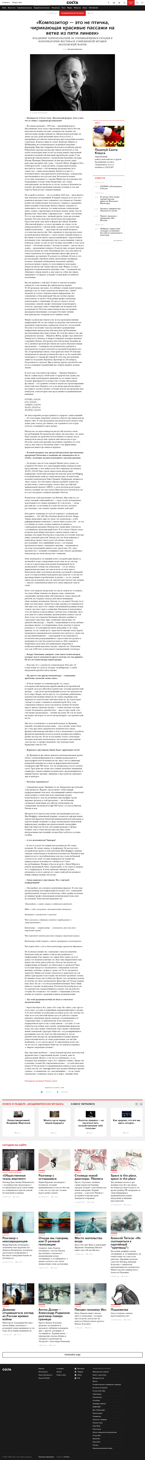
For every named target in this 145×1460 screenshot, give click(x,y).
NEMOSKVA (97, 1407)
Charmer (67, 1457)
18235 (91, 1133)
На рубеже (96, 1400)
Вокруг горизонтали (99, 1375)
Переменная (97, 1416)
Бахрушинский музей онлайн (102, 1448)
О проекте (6, 2)
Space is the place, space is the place (124, 1177)
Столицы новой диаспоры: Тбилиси (89, 1177)
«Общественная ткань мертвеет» (14, 1177)
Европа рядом (97, 1413)
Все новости (118, 240)
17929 (127, 1133)
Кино (4, 8)
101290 (129, 1204)
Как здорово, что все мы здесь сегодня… (126, 1121)
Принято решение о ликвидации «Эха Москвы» (108, 218)
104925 (91, 1254)
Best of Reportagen (99, 1410)
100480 (92, 1202)
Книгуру (95, 1445)
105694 (126, 1276)
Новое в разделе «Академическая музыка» (33, 1104)
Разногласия (97, 1429)
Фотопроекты (43, 1372)
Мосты (95, 1381)
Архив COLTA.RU (44, 1378)
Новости (41, 1368)
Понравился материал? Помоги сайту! (41, 1081)
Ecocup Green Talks (99, 1391)
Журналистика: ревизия (101, 1372)
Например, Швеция (99, 1403)
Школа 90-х (96, 1442)
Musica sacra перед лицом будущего (54, 1121)
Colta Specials (93, 8)
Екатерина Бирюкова (75, 49)
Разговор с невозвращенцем (15, 1240)
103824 (55, 1268)
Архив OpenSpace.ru (45, 1375)
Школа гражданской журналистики (105, 1432)
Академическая (42, 8)
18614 (55, 1133)
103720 (56, 1196)
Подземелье (119, 1309)
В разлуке (42, 1172)
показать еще (73, 1355)
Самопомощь (97, 1394)
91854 (89, 1327)
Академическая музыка (72, 13)
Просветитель (97, 1397)
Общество (77, 8)
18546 (17, 1196)
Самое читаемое (83, 1104)
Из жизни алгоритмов (100, 1388)
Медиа (69, 8)
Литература (56, 8)
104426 (20, 1262)
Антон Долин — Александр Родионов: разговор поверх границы (54, 1314)
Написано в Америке (100, 1419)
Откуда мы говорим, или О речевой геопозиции (53, 1241)
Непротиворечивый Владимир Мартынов (18, 1121)
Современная (24, 8)
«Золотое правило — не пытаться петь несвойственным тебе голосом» (90, 1124)
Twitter (79, 1375)
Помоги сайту (17, 2)
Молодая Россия (98, 1378)
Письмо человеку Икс (90, 1309)
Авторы (59, 1372)
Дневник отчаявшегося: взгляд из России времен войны (17, 1314)
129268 (128, 1319)
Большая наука (98, 1423)
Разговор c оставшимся (47, 1177)
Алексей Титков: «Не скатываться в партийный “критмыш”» (126, 1243)
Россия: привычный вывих (11, 1172)
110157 (54, 1345)
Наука (85, 8)
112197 (19, 1334)
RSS (78, 1378)
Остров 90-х (97, 1435)
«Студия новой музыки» (40, 113)
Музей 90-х (96, 1439)
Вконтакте (80, 1368)
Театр (63, 8)
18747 (18, 1133)
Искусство (11, 8)
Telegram (80, 1372)
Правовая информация (46, 1457)
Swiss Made (96, 1426)
